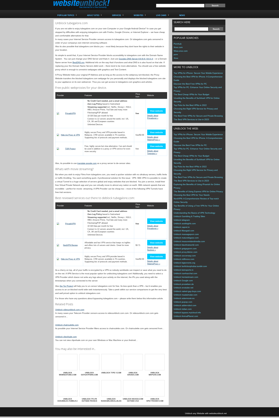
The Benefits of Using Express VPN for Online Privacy (198, 191)
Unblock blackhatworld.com (186, 245)
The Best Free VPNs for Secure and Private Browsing (198, 116)
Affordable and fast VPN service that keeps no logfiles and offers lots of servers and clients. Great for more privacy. (107, 245)
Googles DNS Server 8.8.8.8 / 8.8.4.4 (136, 59)
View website (156, 111)
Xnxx (176, 58)
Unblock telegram (182, 220)
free (137, 149)
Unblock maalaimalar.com (185, 295)
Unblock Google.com (183, 280)
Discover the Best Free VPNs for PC (190, 84)
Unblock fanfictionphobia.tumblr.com (190, 266)
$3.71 (138, 245)
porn (176, 54)
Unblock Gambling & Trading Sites (189, 216)
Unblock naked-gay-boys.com (187, 291)
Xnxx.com (178, 47)
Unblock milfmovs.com (184, 259)
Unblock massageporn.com (186, 234)
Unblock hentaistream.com (186, 277)
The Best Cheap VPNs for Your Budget (191, 94)
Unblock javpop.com (183, 302)
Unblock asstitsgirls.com (185, 223)
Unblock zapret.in (182, 227)
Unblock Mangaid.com (184, 230)
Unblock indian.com (183, 309)
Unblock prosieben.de (184, 284)
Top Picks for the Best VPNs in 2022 (190, 105)
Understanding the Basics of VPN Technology (194, 213)
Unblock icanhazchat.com (185, 273)
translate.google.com (87, 163)
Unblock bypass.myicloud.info (187, 312)
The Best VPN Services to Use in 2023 (191, 119)
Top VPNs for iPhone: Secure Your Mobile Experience (198, 73)
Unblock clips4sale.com (66, 337)
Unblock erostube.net (183, 287)
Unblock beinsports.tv (183, 270)
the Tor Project (66, 286)
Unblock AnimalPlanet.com (186, 316)
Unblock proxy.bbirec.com (185, 252)
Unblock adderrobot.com (185, 305)
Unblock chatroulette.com (67, 325)
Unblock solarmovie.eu (184, 298)
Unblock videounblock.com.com (69, 309)
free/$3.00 (140, 135)
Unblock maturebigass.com (186, 238)
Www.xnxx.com (181, 51)
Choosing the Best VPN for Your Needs (192, 195)
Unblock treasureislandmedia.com (189, 241)
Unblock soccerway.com (185, 255)
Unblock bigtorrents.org (184, 263)
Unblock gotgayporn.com (185, 248)
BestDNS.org (78, 62)
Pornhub (177, 44)
